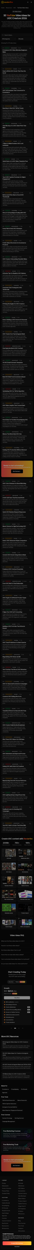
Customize (17, 1246)
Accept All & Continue (17, 1243)
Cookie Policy (6, 1239)
